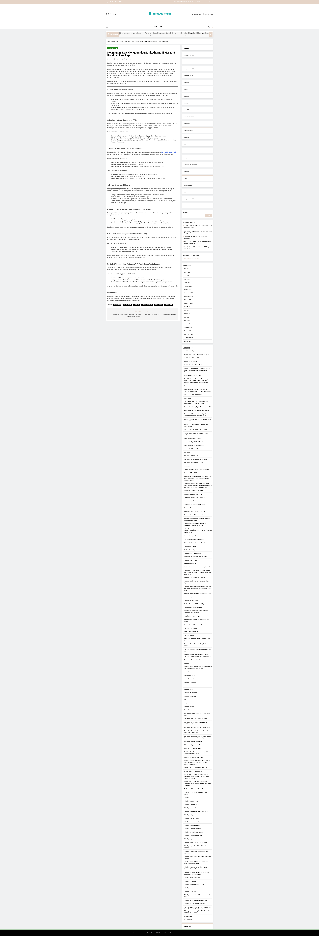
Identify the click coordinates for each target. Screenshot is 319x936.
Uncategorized (188, 916)
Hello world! (204, 259)
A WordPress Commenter (191, 259)
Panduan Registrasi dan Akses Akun (194, 607)
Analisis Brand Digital (190, 351)
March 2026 (187, 282)
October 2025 (187, 300)
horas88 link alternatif (168, 152)
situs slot (186, 82)
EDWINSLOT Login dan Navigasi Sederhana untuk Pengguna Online (183, 1)
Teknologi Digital (188, 839)
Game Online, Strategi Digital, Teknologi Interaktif (197, 407)
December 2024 (188, 334)
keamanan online (147, 305)
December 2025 (188, 293)
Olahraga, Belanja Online (190, 536)
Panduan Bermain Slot (190, 563)
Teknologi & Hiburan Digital (191, 818)
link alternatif (158, 305)
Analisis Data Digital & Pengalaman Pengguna (196, 354)
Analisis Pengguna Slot (190, 361)
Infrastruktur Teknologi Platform (193, 449)
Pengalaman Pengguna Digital (192, 616)
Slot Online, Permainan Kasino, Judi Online (195, 718)
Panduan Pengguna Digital (191, 600)
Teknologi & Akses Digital (191, 801)
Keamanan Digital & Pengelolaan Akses (195, 501)
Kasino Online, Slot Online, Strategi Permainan (196, 469)
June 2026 (187, 272)
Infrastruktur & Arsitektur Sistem (193, 438)
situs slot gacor (188, 75)
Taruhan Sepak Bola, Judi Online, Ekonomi (195, 789)
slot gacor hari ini (189, 69)
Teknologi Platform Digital (191, 891)
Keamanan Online (112, 48)
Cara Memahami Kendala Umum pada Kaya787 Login (189, 33)
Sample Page (158, 27)
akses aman (117, 305)
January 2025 (187, 331)
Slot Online (187, 710)
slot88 (185, 178)
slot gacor (187, 96)
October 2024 (187, 341)
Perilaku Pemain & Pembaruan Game (194, 625)
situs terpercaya (188, 151)
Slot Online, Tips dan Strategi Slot (193, 741)
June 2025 (187, 313)
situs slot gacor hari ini (190, 164)
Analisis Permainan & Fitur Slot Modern (195, 365)
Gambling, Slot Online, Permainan (193, 394)
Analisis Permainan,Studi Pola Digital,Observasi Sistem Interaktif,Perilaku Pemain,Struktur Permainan (197, 370)
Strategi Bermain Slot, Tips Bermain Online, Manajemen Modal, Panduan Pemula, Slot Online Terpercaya (197, 783)
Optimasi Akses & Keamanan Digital (194, 539)
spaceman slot (188, 185)
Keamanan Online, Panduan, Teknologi (194, 511)
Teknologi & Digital (189, 815)
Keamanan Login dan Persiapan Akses (194, 504)
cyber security (127, 305)
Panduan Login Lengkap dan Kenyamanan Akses (197, 593)
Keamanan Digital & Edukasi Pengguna (194, 497)
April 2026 (186, 279)
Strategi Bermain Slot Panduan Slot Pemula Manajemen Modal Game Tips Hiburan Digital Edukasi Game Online (196, 776)
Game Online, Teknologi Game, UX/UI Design (196, 410)
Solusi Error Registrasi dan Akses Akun (195, 745)
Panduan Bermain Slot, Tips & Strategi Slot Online (197, 567)
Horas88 (136, 305)
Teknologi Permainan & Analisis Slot (194, 884)
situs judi (186, 663)
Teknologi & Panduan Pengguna (192, 828)
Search (185, 212)
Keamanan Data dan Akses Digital (193, 490)
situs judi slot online (189, 679)
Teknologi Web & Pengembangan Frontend (195, 900)
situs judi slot (187, 672)
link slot (186, 89)
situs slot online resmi (190, 696)
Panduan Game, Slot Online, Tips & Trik (194, 577)
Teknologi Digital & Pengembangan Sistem (195, 842)
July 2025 (186, 310)
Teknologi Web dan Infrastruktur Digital (195, 903)
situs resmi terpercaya (190, 682)
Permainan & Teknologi (190, 628)
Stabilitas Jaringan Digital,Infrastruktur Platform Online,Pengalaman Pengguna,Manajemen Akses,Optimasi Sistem (197, 762)
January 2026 (187, 289)
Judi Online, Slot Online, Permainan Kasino (195, 459)
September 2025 (188, 303)
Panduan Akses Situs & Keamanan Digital (195, 556)
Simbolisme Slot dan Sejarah (192, 660)
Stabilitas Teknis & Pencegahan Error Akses (196, 767)
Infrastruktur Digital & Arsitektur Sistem (195, 442)
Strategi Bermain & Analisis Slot (193, 771)
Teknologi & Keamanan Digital (192, 825)
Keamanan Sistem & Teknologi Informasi (195, 515)
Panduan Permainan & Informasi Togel (194, 604)
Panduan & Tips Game (190, 546)
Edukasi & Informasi (189, 386)
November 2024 (188, 337)
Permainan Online (189, 635)
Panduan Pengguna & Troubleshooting (194, 597)
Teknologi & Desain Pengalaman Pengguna (196, 811)
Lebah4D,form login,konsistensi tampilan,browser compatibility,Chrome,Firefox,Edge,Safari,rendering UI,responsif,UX (198, 530)
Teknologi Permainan (190, 881)
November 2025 (188, 296)
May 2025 (186, 317)
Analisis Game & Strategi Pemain (193, 358)
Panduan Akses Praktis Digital (192, 553)
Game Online (187, 398)
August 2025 (187, 306)
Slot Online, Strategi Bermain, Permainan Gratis (197, 727)
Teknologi (186, 797)
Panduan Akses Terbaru (190, 560)
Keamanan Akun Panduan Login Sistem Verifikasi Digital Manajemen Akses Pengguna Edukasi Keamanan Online (197, 478)
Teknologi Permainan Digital (192, 888)
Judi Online (187, 452)
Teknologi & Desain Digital (191, 804)
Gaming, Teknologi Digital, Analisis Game (195, 429)
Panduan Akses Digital (190, 550)
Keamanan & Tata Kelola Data (192, 473)
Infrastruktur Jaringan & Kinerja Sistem (194, 445)
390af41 (111, 59)
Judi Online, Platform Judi (191, 455)
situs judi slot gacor (189, 675)
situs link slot (187, 110)
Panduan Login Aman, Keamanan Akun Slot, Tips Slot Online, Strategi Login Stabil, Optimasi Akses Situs (197, 588)
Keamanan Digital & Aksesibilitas (193, 494)
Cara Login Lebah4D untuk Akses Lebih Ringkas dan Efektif (151, 33)
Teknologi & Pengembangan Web (193, 835)
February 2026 (188, 286)
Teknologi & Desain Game (191, 808)
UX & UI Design (188, 919)
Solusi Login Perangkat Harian (192, 748)
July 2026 (186, 269)
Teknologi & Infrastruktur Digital (193, 822)
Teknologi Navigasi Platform (192, 877)
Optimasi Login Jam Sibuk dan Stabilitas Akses (197, 543)
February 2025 (188, 327)
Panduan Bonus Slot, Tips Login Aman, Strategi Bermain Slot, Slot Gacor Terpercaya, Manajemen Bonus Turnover (197, 572)
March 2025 (187, 324)
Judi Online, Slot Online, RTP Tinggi (193, 462)
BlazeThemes (170, 933)
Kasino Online (188, 466)
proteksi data (169, 305)
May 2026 (186, 276)
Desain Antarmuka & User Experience (194, 375)
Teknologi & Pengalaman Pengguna (193, 832)
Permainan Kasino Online (191, 631)
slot (185, 62)
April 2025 (186, 320)
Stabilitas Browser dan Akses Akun (193, 757)
